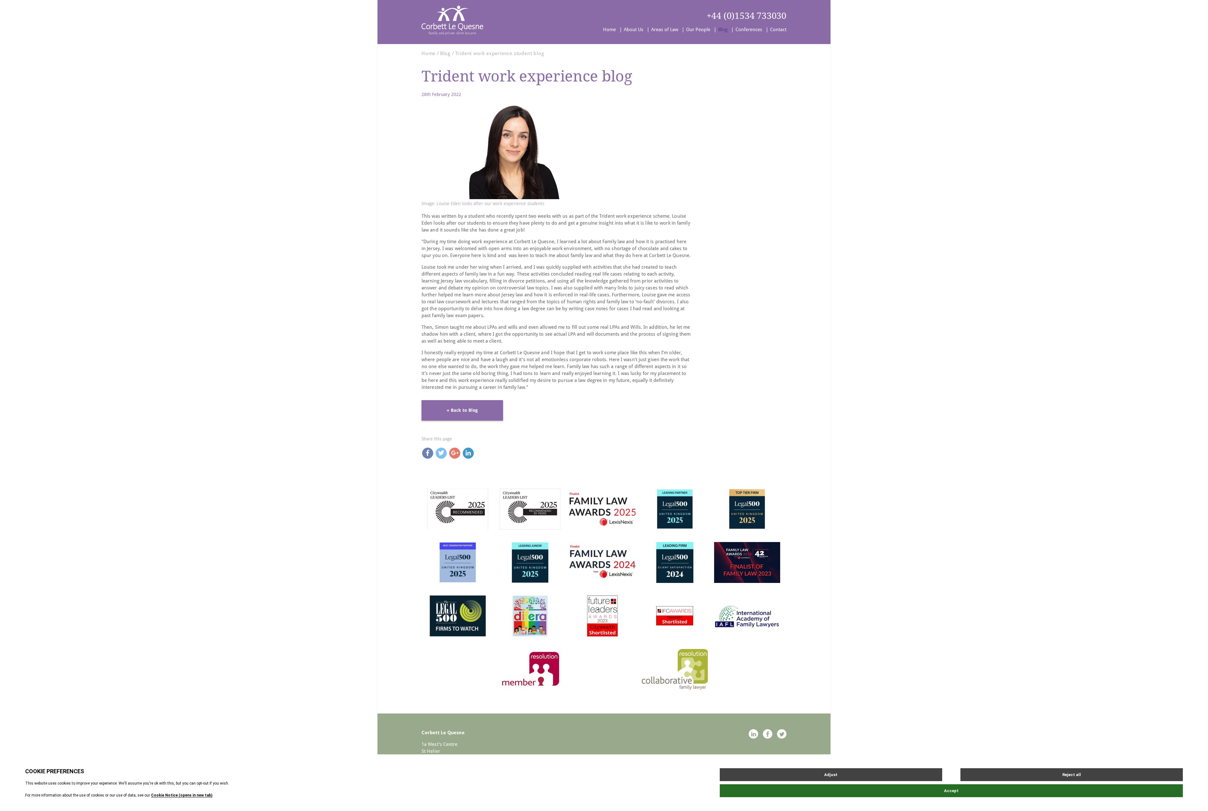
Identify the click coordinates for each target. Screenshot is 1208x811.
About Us (633, 29)
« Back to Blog (462, 410)
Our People (698, 29)
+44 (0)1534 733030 (746, 16)
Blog (723, 29)
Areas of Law (664, 29)
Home (609, 29)
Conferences (748, 29)
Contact (778, 29)
